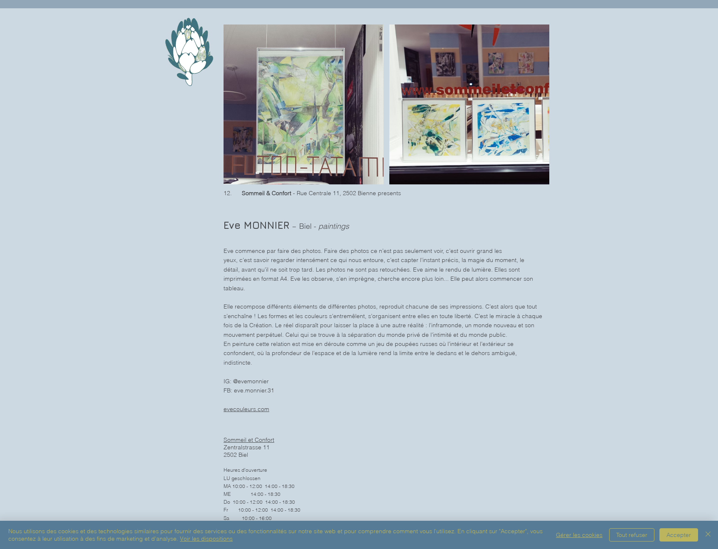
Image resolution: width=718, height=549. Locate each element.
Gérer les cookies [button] (579, 535)
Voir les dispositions (206, 538)
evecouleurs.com (246, 409)
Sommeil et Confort (249, 440)
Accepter (678, 535)
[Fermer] (708, 534)
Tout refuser (631, 535)
